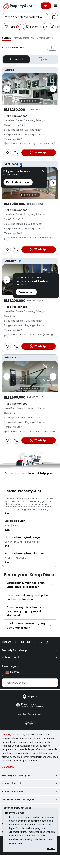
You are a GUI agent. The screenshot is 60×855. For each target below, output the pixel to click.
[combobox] (28, 17)
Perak (16, 525)
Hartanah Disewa (12, 791)
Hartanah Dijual (11, 783)
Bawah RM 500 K (13, 542)
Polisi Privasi (22, 828)
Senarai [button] (18, 59)
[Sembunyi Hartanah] (45, 78)
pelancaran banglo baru (27, 506)
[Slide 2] (24, 101)
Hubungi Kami (10, 657)
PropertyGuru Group (14, 650)
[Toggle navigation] (55, 5)
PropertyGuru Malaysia (16, 775)
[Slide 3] (27, 101)
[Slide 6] (35, 101)
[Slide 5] (32, 101)
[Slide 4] (29, 101)
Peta (45, 59)
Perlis (7, 525)
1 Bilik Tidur (20, 558)
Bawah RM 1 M (32, 542)
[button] (7, 37)
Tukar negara (10, 666)
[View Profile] (30, 70)
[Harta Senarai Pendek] (52, 78)
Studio (8, 558)
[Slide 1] (21, 101)
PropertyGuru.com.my (13, 734)
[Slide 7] (37, 100)
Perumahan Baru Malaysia (18, 799)
